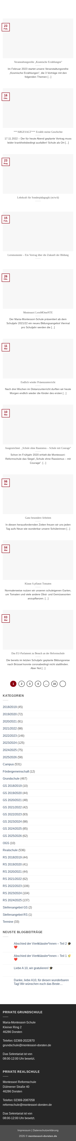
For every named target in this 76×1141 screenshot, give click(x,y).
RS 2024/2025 (12, 900)
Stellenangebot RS (15, 914)
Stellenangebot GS (15, 907)
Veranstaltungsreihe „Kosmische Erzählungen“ (38, 62)
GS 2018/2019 (12, 785)
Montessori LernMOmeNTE (38, 312)
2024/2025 (10, 750)
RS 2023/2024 (12, 893)
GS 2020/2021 (12, 800)
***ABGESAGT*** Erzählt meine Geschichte (38, 132)
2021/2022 (10, 728)
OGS (6, 843)
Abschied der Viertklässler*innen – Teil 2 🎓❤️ (42, 945)
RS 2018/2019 (12, 857)
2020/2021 (10, 721)
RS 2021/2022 (12, 878)
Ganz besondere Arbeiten (38, 517)
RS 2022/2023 (12, 886)
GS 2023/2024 (12, 821)
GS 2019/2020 (12, 793)
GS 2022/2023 (12, 814)
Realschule (10, 850)
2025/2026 (10, 757)
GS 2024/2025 (12, 828)
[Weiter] (63, 684)
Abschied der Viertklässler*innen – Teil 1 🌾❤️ (42, 957)
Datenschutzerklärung (45, 1130)
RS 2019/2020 (12, 864)
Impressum (24, 1130)
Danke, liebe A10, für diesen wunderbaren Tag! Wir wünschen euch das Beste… (41, 982)
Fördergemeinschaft (16, 771)
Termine (8, 921)
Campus (8, 764)
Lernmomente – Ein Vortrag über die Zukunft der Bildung (38, 255)
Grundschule (11, 778)
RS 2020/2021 (12, 871)
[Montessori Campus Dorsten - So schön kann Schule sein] (33, 6)
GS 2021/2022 (12, 807)
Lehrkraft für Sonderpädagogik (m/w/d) (38, 197)
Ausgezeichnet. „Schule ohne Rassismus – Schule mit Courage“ (38, 448)
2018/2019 (10, 707)
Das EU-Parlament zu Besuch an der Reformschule (38, 653)
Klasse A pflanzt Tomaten (38, 583)
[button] (5, 6)
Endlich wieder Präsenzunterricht (38, 382)
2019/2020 (10, 714)
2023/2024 (10, 742)
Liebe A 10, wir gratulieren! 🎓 (33, 968)
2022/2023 (10, 735)
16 (54, 683)
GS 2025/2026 (12, 835)
